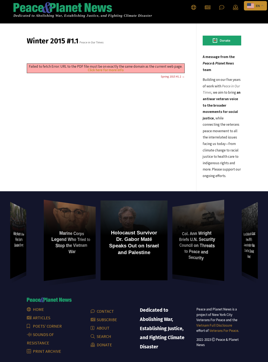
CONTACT (105, 311)
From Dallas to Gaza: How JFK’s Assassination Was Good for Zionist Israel (249, 245)
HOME (38, 309)
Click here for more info (106, 70)
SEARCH (103, 336)
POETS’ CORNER (47, 326)
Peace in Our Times (92, 42)
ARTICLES (41, 317)
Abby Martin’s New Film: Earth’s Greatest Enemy (18, 239)
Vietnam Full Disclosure (214, 325)
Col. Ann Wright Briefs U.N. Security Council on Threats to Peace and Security (197, 245)
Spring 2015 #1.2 (173, 76)
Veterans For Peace (223, 330)
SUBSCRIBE (106, 319)
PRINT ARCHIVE (46, 351)
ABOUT (103, 328)
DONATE (104, 344)
